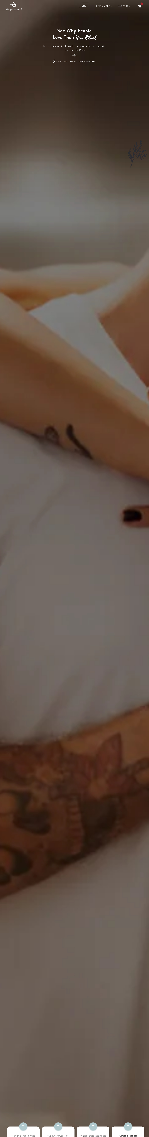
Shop (85, 6)
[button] (104, 6)
